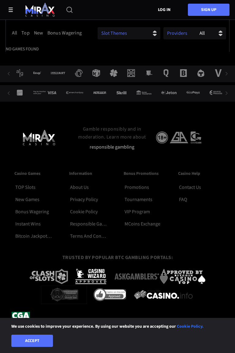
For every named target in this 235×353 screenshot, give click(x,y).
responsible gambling (112, 147)
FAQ (183, 199)
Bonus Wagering (32, 211)
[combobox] (47, 33)
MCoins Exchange (142, 224)
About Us (79, 187)
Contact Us (190, 187)
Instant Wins (28, 224)
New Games (27, 199)
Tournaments (138, 199)
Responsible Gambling (88, 224)
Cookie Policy (84, 211)
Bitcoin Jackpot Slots (33, 236)
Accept (32, 341)
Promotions (137, 187)
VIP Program (137, 211)
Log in (164, 10)
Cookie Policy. (190, 326)
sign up (208, 10)
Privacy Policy (84, 199)
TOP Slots (25, 187)
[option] (14, 33)
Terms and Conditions (88, 236)
